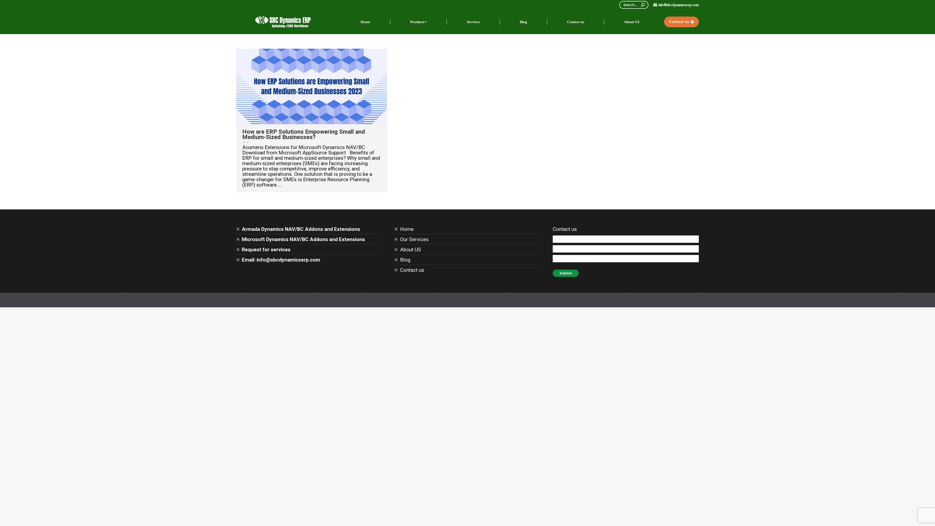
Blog (405, 260)
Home (407, 229)
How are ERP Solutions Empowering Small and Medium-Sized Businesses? (303, 134)
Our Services (414, 239)
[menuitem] (365, 22)
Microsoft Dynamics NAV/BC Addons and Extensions (303, 239)
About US (410, 249)
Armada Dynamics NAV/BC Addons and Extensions (301, 229)
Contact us (412, 270)
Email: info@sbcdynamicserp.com (281, 260)
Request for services (266, 249)
